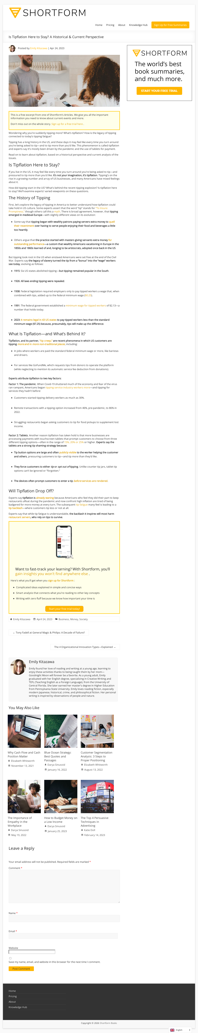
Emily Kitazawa (38, 48)
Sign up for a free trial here (67, 124)
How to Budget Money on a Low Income (60, 820)
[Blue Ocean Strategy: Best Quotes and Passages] (60, 716)
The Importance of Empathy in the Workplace (20, 821)
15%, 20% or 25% (74, 442)
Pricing (110, 25)
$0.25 (88, 295)
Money (74, 619)
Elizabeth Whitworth (23, 761)
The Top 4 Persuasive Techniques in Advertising (94, 821)
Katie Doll (89, 830)
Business (64, 619)
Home (98, 25)
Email (13, 931)
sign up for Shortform (61, 580)
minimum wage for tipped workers (86, 305)
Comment (15, 868)
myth (57, 211)
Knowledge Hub (138, 25)
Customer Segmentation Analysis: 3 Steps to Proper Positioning (96, 756)
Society (83, 619)
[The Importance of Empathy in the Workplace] (24, 781)
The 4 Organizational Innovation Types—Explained (85, 647)
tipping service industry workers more (68, 387)
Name (13, 913)
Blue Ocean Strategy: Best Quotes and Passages (57, 756)
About (121, 25)
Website (13, 948)
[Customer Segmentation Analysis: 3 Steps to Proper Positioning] (97, 716)
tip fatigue (82, 504)
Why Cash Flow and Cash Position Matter (24, 754)
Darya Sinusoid (56, 764)
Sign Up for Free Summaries (170, 25)
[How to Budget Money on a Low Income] (60, 781)
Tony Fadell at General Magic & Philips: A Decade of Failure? (49, 632)
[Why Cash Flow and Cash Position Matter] (24, 716)
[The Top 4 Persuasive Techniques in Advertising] (97, 781)
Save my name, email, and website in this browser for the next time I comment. (54, 962)
